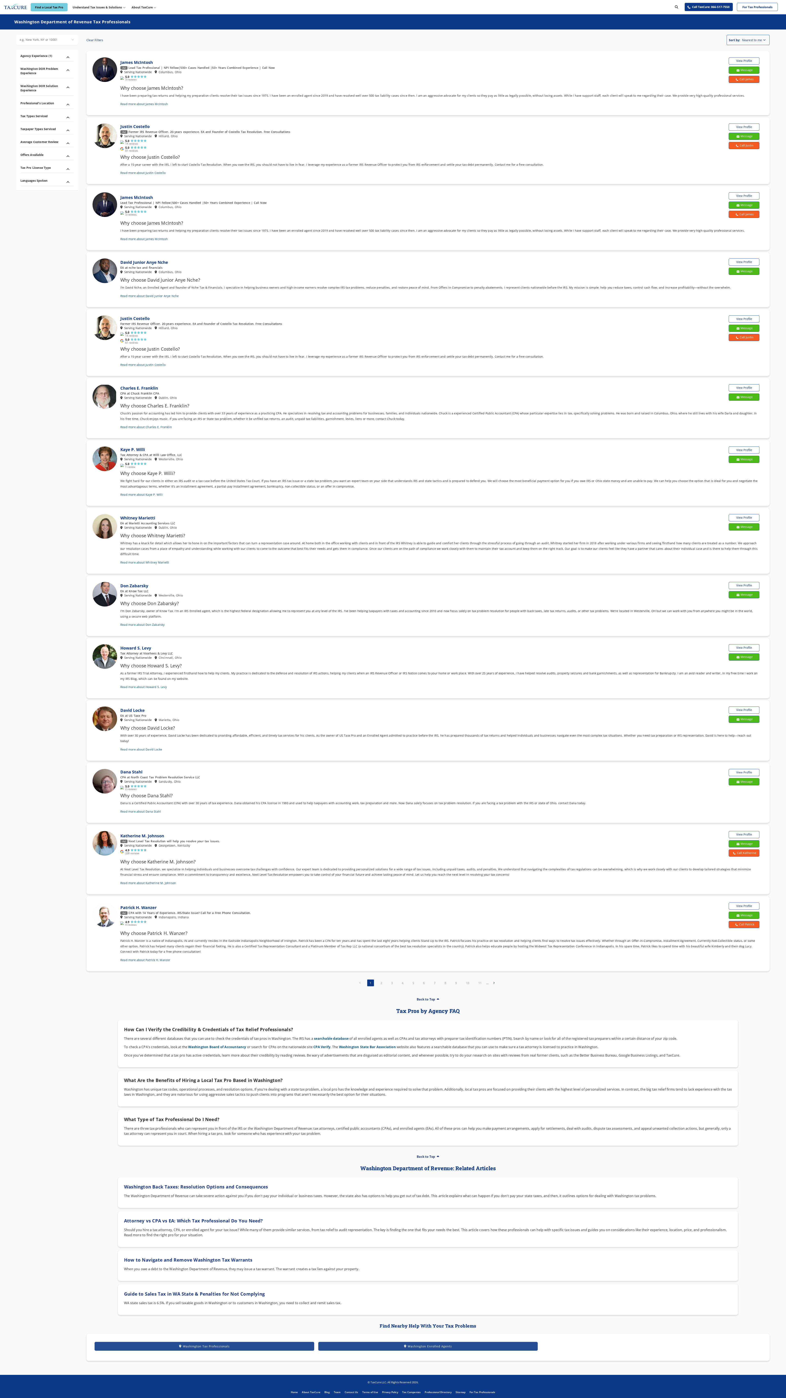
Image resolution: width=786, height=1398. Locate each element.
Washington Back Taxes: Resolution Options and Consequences (196, 1187)
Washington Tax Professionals (206, 1346)
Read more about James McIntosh (144, 104)
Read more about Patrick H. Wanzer (145, 960)
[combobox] (47, 40)
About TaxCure (311, 1392)
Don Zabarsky (134, 585)
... (487, 983)
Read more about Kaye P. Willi (141, 495)
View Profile (744, 61)
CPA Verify (321, 1047)
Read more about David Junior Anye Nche (149, 296)
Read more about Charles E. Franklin (146, 427)
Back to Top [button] (426, 999)
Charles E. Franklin (139, 388)
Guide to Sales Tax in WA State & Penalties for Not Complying (194, 1294)
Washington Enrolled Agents (430, 1346)
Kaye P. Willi (132, 449)
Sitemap (460, 1392)
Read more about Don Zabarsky (142, 625)
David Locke (132, 710)
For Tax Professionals (757, 7)
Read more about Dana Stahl (140, 811)
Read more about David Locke (141, 749)
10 (467, 983)
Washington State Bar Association (367, 1047)
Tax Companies (411, 1392)
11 (480, 983)
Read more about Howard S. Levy (143, 687)
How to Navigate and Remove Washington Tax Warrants (188, 1260)
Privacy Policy (390, 1392)
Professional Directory (438, 1392)
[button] (744, 79)
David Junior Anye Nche (144, 262)
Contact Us (351, 1392)
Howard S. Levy (135, 648)
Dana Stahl (131, 772)
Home (294, 1392)
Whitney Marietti (137, 518)
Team (337, 1392)
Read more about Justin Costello (143, 173)
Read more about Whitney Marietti (144, 562)
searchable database (331, 1038)
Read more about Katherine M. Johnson (148, 883)
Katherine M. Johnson (142, 836)
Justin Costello (135, 126)
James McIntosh (136, 62)
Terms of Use (370, 1392)
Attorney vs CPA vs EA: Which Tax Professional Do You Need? (193, 1221)
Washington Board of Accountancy (217, 1047)
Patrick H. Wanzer (138, 907)
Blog (327, 1392)
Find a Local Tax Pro (49, 7)
